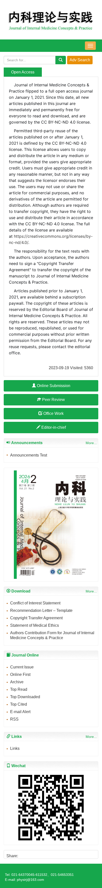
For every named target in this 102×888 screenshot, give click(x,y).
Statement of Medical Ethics (34, 625)
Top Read (18, 689)
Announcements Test (28, 455)
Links (15, 748)
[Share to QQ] (40, 854)
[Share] (57, 854)
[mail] (49, 854)
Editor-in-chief (53, 427)
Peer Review (53, 399)
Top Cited (18, 704)
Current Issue (22, 667)
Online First (20, 674)
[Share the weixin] (32, 854)
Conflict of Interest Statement (35, 603)
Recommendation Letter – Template (41, 610)
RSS (14, 719)
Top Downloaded (25, 697)
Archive (17, 682)
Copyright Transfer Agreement (36, 618)
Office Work (53, 413)
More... (91, 443)
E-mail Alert (20, 712)
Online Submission (53, 386)
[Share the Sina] (23, 854)
